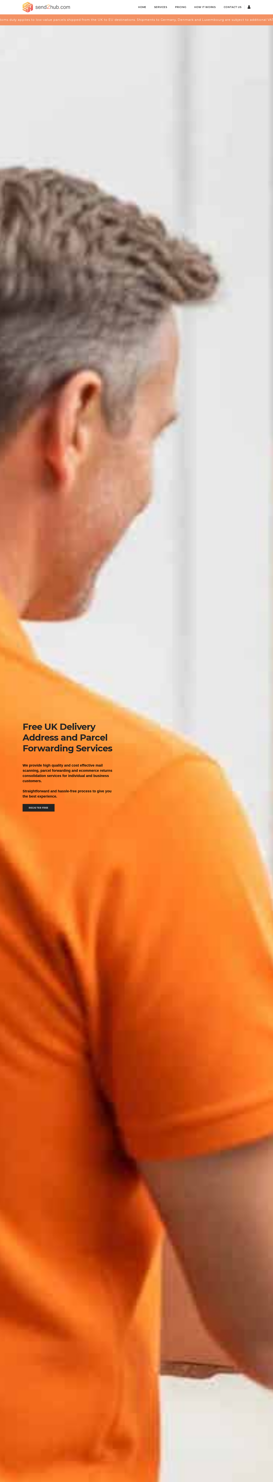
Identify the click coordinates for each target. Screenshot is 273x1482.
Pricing (180, 7)
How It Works (205, 7)
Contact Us (232, 7)
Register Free (38, 807)
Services (160, 7)
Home (142, 7)
